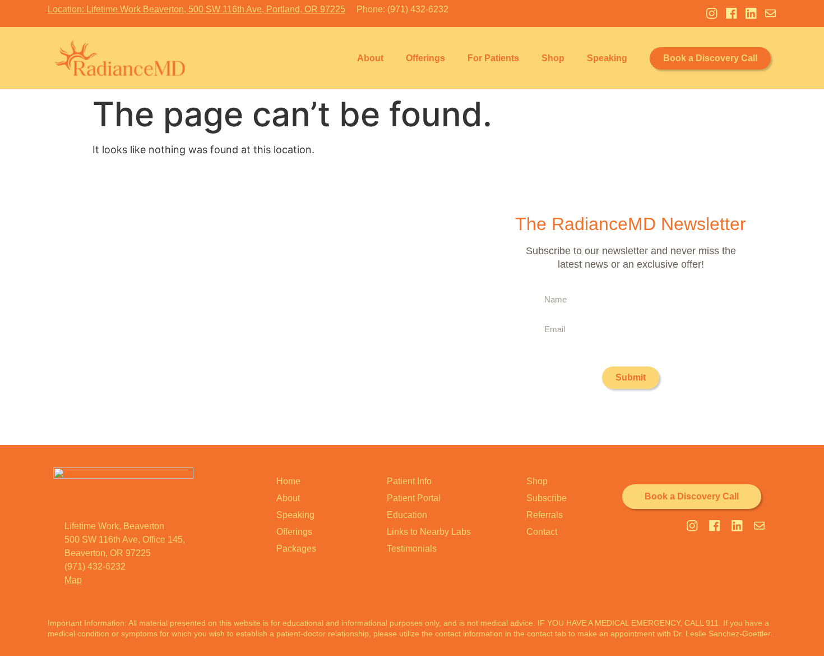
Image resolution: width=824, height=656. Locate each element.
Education (407, 515)
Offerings (425, 58)
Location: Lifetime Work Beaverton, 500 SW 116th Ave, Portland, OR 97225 (196, 9)
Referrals (544, 515)
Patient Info (409, 481)
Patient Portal (414, 498)
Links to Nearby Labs (429, 531)
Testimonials (412, 548)
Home (288, 481)
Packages (296, 548)
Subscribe (546, 498)
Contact (541, 531)
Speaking (607, 58)
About (370, 58)
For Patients (493, 58)
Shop (552, 58)
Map (73, 580)
